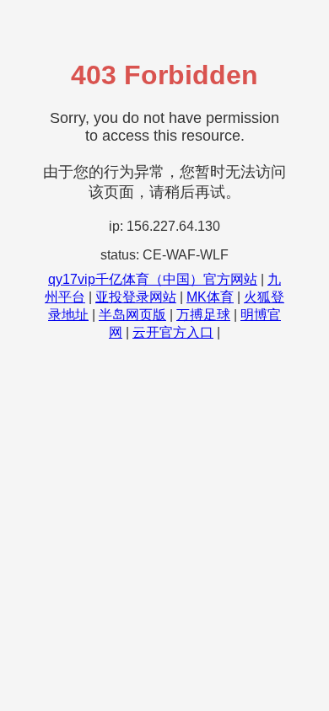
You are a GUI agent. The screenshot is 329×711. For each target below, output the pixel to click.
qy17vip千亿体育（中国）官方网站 (152, 279)
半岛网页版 (132, 314)
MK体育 (210, 297)
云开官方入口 (172, 332)
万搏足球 (203, 314)
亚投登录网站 (135, 297)
